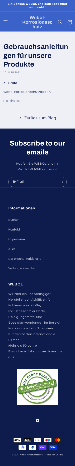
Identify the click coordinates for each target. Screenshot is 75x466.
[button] (5, 22)
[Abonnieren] (61, 182)
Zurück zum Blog (40, 118)
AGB (11, 249)
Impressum (16, 239)
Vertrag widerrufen (22, 268)
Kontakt (14, 229)
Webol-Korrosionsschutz (31, 455)
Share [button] (12, 83)
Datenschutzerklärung (25, 258)
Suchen (13, 219)
